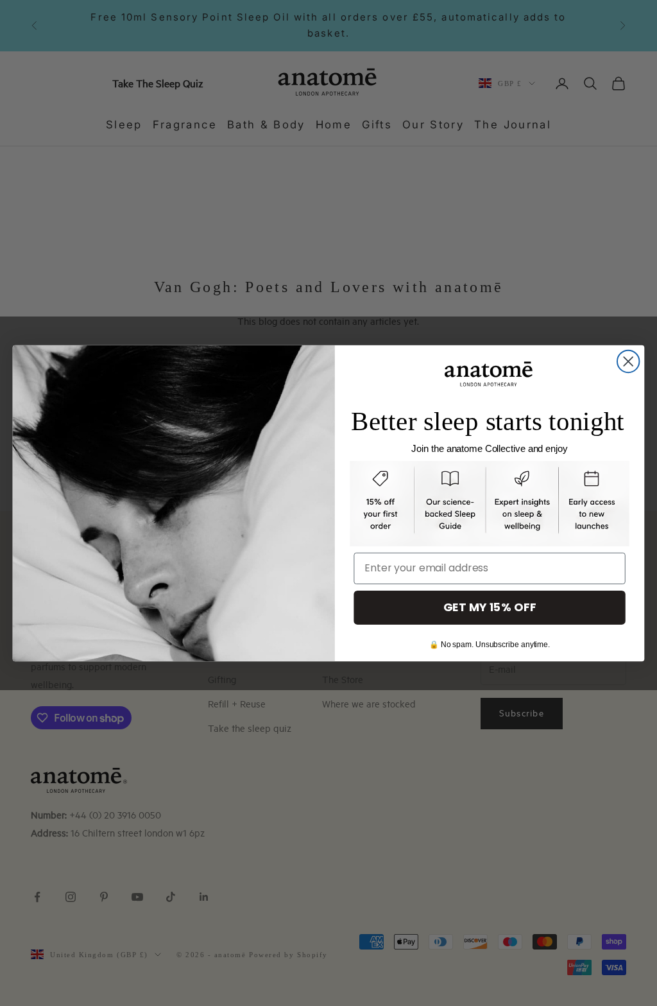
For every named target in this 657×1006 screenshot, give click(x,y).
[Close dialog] (628, 361)
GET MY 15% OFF (489, 607)
